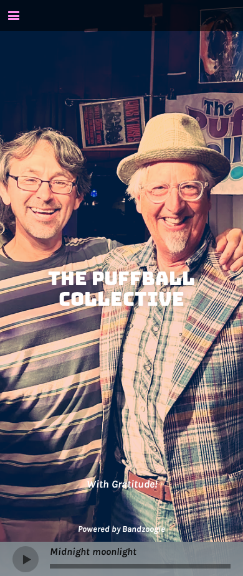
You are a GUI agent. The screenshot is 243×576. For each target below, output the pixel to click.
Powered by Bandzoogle (121, 529)
